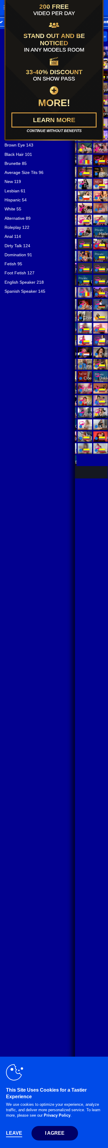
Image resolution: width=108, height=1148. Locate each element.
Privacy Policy (57, 1115)
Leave (14, 1133)
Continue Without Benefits (54, 131)
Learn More (54, 119)
